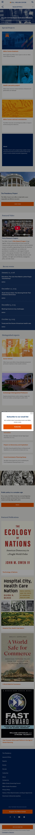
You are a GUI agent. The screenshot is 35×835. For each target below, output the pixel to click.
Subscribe (17, 427)
